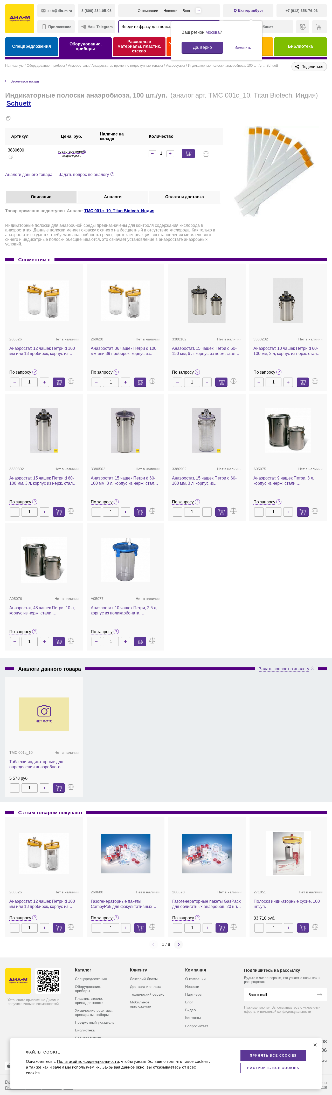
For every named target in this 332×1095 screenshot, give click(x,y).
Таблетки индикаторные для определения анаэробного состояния (36, 764)
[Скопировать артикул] (11, 156)
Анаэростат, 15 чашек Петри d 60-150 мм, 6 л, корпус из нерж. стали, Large (205, 351)
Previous (153, 944)
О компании (148, 11)
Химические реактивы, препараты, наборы (94, 1012)
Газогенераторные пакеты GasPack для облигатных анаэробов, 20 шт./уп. (206, 904)
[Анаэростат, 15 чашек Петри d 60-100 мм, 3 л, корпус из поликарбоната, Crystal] (206, 430)
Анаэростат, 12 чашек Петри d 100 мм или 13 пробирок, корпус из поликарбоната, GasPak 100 (42, 351)
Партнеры (193, 994)
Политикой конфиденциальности (88, 1061)
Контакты (193, 1018)
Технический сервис (147, 994)
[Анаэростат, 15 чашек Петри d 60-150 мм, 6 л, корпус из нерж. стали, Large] (207, 300)
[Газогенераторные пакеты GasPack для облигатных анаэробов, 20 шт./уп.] (207, 853)
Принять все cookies (273, 1055)
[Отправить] (319, 995)
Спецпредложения (31, 46)
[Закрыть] (315, 1045)
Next (178, 944)
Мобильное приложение (140, 1004)
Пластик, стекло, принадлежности (89, 1000)
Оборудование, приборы (85, 46)
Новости (170, 11)
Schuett (18, 103)
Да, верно (202, 47)
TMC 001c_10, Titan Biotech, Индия (119, 211)
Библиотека (300, 46)
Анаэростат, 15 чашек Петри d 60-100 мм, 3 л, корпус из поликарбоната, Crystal (204, 481)
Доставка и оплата (145, 986)
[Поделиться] (16, 118)
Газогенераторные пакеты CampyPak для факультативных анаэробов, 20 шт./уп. (121, 904)
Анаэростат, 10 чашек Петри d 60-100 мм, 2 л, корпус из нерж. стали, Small (286, 351)
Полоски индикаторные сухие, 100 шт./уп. (287, 904)
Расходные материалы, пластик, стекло (139, 46)
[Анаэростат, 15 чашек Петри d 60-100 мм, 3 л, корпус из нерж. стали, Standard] (44, 430)
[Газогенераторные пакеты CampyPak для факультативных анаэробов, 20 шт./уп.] (125, 853)
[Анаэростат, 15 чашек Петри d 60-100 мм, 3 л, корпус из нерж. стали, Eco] (125, 430)
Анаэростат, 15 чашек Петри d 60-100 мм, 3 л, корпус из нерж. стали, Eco (124, 481)
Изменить (242, 47)
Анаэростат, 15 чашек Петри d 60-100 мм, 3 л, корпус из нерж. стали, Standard (42, 481)
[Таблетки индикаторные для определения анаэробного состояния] (44, 714)
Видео (190, 1010)
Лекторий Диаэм (144, 979)
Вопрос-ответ (196, 1026)
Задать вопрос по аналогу (84, 174)
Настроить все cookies (273, 1068)
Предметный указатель (94, 1022)
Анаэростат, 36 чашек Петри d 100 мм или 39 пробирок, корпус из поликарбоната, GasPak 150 (123, 351)
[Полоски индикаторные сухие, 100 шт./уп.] (288, 853)
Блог (186, 11)
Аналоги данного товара (28, 174)
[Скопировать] (8, 118)
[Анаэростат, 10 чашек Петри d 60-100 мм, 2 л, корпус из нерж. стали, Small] (288, 300)
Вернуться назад (24, 81)
